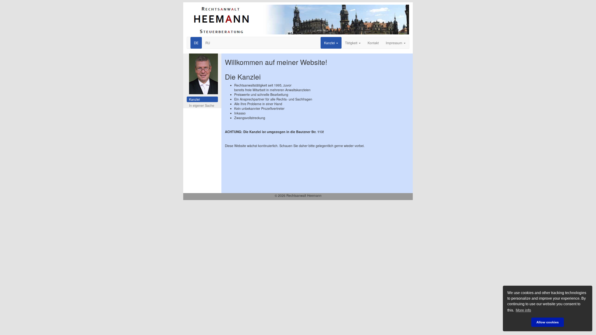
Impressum (394, 42)
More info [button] (523, 310)
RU (207, 42)
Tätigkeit (351, 42)
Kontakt (373, 42)
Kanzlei (330, 42)
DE (196, 42)
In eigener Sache (201, 105)
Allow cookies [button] (547, 322)
